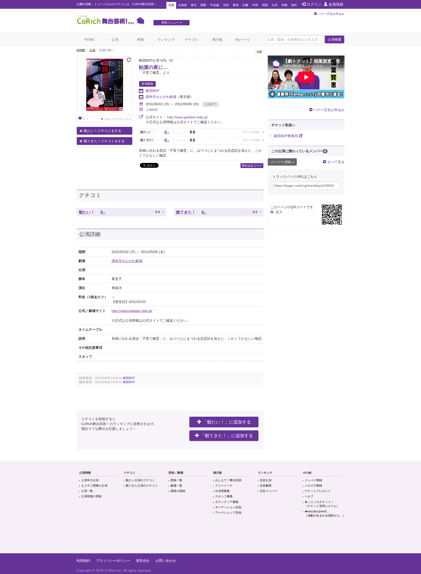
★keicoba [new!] (325, 513)
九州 (274, 5)
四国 (265, 5)
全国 (171, 5)
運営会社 (143, 561)
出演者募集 (222, 491)
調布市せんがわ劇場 (161, 97)
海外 (294, 5)
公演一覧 (87, 491)
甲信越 (214, 5)
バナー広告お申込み (331, 14)
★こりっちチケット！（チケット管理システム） (322, 504)
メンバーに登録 (280, 162)
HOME (89, 39)
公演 (115, 39)
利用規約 (83, 561)
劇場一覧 (176, 485)
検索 (140, 39)
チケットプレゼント (318, 491)
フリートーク (224, 485)
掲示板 (217, 39)
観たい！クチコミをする (102, 131)
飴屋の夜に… (153, 67)
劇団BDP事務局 (286, 136)
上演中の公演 (90, 480)
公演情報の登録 (91, 496)
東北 (194, 5)
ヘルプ (309, 496)
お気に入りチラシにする (117, 119)
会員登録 (336, 4)
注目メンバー (268, 491)
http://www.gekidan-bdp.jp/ (187, 117)
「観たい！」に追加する (227, 422)
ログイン (314, 4)
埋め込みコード (252, 165)
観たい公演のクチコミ (140, 480)
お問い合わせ (165, 561)
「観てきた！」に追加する (227, 435)
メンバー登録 (313, 480)
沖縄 (284, 5)
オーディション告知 (228, 507)
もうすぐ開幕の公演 (94, 485)
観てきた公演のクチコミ (142, 485)
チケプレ (192, 39)
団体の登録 (178, 491)
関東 (203, 5)
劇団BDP (152, 91)
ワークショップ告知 (228, 512)
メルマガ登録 (313, 485)
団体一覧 (176, 480)
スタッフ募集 (224, 496)
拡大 (279, 212)
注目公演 (265, 480)
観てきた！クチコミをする (104, 141)
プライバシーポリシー (113, 561)
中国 (255, 5)
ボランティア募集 (227, 502)
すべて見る (335, 162)
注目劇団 (265, 485)
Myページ (242, 39)
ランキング (166, 39)
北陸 (226, 5)
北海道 (182, 5)
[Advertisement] (210, 537)
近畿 (245, 5)
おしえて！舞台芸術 (228, 480)
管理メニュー (170, 22)
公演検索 (334, 39)
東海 (236, 5)
